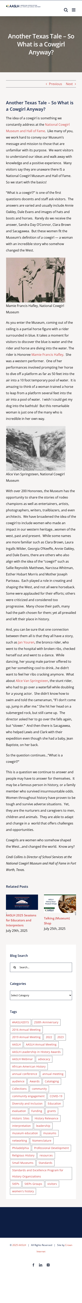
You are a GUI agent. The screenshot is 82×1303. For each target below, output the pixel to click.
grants (51, 1111)
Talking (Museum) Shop (54, 903)
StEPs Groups (33, 1184)
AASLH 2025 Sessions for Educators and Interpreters (16, 902)
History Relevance (46, 1118)
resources (46, 1155)
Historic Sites (20, 1118)
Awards (35, 1081)
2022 (49, 1037)
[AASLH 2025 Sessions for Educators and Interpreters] (22, 902)
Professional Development (51, 1148)
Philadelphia (20, 1148)
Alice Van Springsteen (32, 681)
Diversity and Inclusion (27, 1103)
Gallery (27, 902)
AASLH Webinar (22, 1059)
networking (19, 1140)
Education (54, 1103)
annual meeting (52, 1074)
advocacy (44, 1059)
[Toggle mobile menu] (74, 10)
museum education (25, 1133)
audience (18, 1081)
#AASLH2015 (20, 1022)
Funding (36, 1111)
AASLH (16, 1044)
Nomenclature (41, 1140)
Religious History (23, 1155)
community (39, 1089)
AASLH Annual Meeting (41, 1044)
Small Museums (22, 1163)
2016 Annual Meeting (26, 1030)
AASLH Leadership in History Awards (36, 1052)
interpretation (21, 1126)
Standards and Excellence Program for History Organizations (37, 1173)
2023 (60, 1037)
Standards (45, 1163)
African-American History (29, 1066)
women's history (23, 1191)
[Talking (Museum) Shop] (60, 904)
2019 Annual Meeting (26, 1037)
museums (49, 1133)
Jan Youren (26, 642)
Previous (55, 84)
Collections (19, 1089)
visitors (52, 1184)
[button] (6, 913)
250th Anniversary (46, 1022)
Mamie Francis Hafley (47, 354)
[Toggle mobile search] (66, 10)
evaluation (19, 1111)
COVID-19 (56, 1096)
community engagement (28, 1096)
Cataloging (52, 1081)
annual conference (24, 1074)
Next (69, 84)
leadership (43, 1126)
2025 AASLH (19, 1245)
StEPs (15, 1184)
